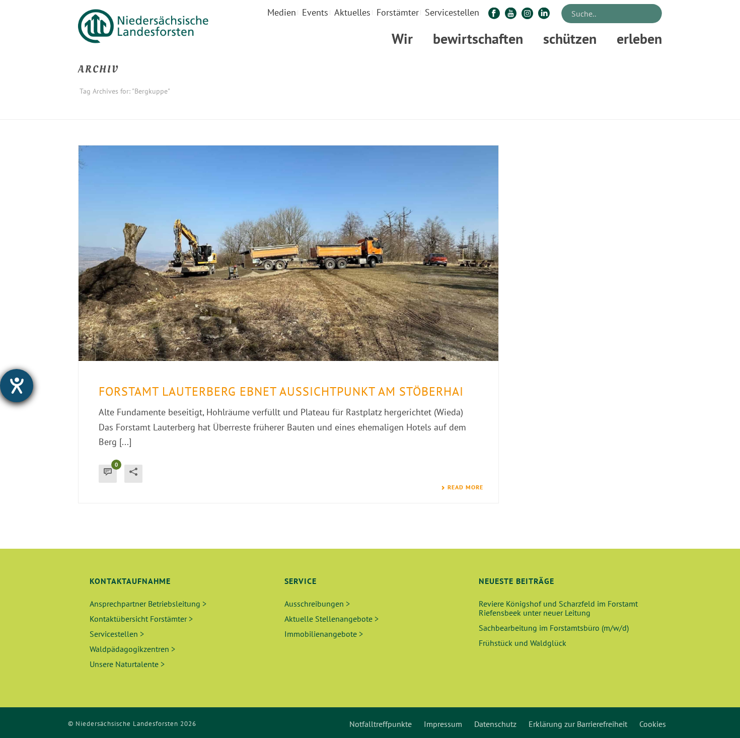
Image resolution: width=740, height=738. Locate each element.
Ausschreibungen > (317, 604)
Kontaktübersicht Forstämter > (141, 619)
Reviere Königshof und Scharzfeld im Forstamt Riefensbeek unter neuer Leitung (558, 608)
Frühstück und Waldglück (522, 642)
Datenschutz (495, 724)
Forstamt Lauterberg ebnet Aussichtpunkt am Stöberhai (281, 391)
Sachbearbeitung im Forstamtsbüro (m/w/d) (554, 627)
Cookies (652, 724)
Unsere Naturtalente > (127, 664)
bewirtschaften (478, 38)
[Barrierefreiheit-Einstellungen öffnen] (16, 385)
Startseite (602, 110)
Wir (402, 38)
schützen (570, 38)
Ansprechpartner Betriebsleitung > (148, 604)
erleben (639, 38)
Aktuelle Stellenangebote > (331, 619)
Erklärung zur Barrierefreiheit (578, 724)
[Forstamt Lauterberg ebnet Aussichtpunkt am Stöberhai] (288, 253)
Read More (465, 487)
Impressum (443, 724)
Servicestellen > (117, 634)
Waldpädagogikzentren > (132, 649)
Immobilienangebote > (323, 634)
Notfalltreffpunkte (380, 724)
